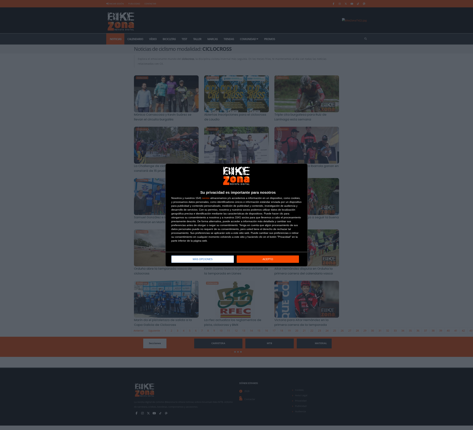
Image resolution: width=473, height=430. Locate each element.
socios (206, 198)
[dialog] (236, 215)
